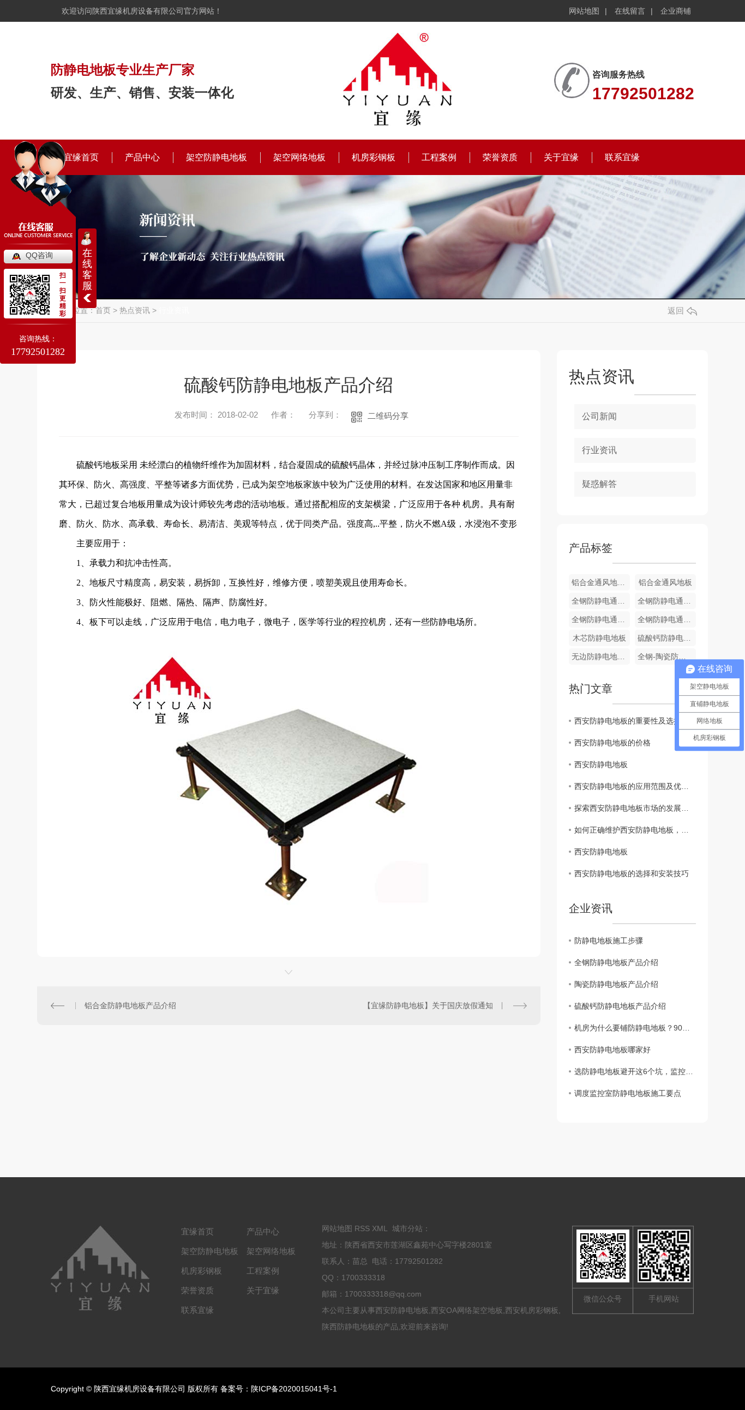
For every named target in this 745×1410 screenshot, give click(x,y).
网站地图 (584, 11)
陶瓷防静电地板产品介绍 (616, 984)
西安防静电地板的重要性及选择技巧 (635, 720)
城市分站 (407, 1228)
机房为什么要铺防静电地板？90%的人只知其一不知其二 (635, 1027)
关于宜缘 (561, 157)
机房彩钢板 (373, 157)
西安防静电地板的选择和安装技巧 (631, 873)
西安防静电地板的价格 (612, 742)
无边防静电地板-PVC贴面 (601, 656)
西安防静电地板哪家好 (612, 1049)
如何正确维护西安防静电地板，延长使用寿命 (635, 829)
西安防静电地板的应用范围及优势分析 (635, 786)
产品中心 (142, 157)
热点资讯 (134, 310)
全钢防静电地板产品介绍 (616, 962)
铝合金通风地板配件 (601, 582)
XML (380, 1228)
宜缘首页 (197, 1231)
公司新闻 (599, 416)
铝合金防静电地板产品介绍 (130, 1005)
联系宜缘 (622, 157)
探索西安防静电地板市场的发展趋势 (635, 808)
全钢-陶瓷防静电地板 (667, 656)
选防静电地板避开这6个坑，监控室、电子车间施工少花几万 (635, 1071)
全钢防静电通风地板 (601, 600)
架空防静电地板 (216, 157)
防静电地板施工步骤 (608, 940)
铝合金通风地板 (665, 582)
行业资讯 (174, 310)
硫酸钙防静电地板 (667, 638)
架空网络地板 (299, 157)
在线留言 (630, 11)
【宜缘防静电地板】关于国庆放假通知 (428, 1005)
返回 (676, 310)
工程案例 (439, 157)
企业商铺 (675, 11)
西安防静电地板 (601, 764)
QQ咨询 (39, 255)
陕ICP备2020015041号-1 (294, 1388)
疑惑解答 (599, 484)
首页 (103, 310)
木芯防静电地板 (599, 638)
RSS (362, 1228)
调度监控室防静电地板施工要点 (627, 1093)
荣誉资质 (500, 157)
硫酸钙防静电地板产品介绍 (620, 1006)
